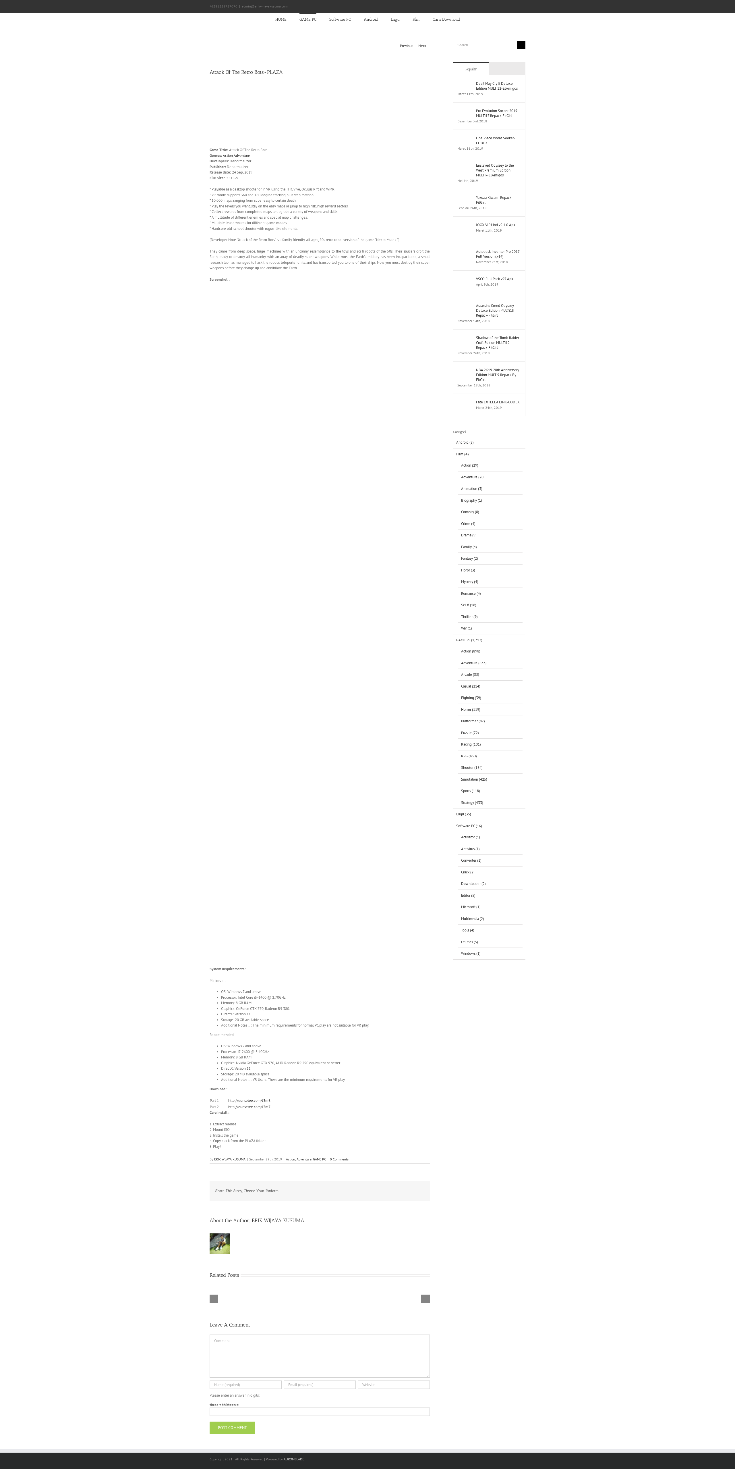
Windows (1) (471, 953)
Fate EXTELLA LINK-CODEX (498, 402)
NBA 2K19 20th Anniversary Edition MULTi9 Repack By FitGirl (497, 374)
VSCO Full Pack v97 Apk (494, 278)
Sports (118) (470, 790)
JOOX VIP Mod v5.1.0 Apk (495, 224)
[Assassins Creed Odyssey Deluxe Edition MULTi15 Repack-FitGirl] (464, 305)
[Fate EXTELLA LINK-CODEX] (464, 402)
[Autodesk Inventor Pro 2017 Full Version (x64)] (464, 251)
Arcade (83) (470, 674)
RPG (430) (469, 756)
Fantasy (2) (469, 558)
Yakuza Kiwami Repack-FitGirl (494, 200)
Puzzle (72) (470, 732)
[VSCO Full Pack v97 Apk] (464, 279)
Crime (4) (468, 523)
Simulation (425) (474, 779)
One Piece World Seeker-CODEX (495, 140)
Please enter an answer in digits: (235, 1395)
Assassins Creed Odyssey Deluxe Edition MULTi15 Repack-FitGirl (495, 310)
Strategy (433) (472, 802)
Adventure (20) (473, 477)
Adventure (242, 155)
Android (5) (465, 442)
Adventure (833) (474, 663)
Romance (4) (471, 593)
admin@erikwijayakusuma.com (265, 6)
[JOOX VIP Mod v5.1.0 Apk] (464, 225)
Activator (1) (470, 837)
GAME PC (319, 1159)
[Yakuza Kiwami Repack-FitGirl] (464, 197)
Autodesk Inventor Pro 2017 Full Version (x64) (497, 254)
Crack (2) (468, 872)
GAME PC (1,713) (469, 640)
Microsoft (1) (471, 906)
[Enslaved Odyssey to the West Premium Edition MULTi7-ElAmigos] (464, 165)
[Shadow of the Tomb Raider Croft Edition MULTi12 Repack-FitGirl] (464, 338)
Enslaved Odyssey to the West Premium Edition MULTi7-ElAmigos (495, 170)
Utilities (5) (469, 941)
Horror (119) (470, 709)
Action (228, 155)
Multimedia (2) (472, 918)
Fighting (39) (471, 697)
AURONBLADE (294, 1459)
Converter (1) (471, 860)
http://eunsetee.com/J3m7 (249, 1106)
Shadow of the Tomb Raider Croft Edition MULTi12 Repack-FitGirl (497, 342)
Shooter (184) (472, 767)
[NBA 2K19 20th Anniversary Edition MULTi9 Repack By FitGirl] (464, 370)
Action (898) (470, 651)
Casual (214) (470, 686)
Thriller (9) (469, 616)
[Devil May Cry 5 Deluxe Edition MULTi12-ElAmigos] (464, 83)
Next (422, 45)
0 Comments (339, 1159)
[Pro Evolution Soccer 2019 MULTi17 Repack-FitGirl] (464, 111)
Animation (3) (471, 488)
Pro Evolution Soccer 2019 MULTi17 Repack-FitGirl (496, 113)
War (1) (466, 628)
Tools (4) (467, 930)
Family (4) (469, 546)
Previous (406, 45)
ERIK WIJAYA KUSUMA (229, 1159)
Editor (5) (468, 895)
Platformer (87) (473, 721)
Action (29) (469, 465)
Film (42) (463, 454)
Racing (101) (471, 744)
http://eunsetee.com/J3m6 (249, 1100)
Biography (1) (471, 500)
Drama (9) (469, 535)
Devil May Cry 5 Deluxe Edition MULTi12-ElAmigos (497, 86)
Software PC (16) (469, 825)
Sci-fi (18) (468, 604)
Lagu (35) (463, 814)
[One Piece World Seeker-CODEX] (464, 138)
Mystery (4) (469, 581)
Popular (471, 69)
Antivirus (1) (470, 848)
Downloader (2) (473, 883)
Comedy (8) (470, 511)
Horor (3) (468, 570)
